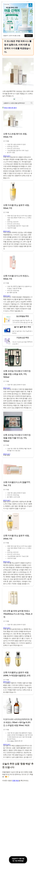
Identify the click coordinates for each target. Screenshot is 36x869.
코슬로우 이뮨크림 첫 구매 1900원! (18, 860)
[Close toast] (2, 2)
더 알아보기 (29, 35)
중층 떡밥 (15, 780)
